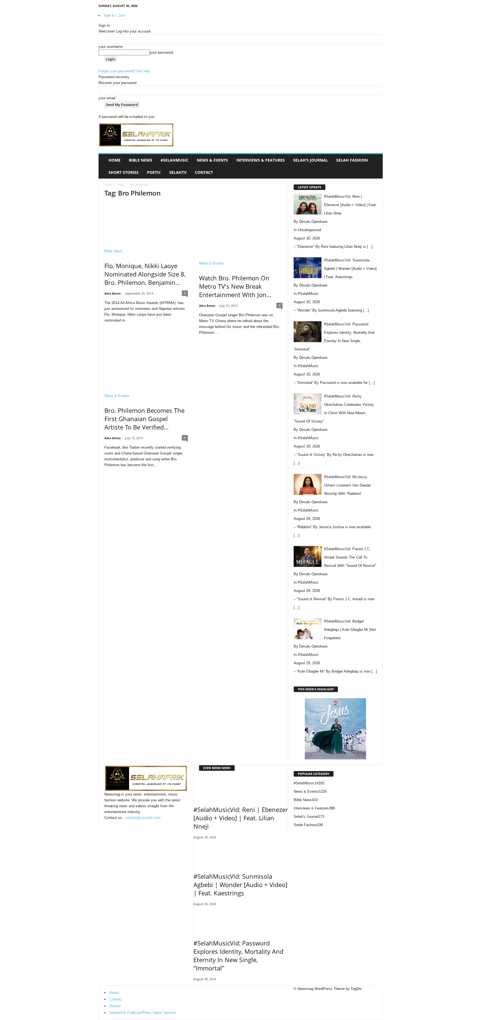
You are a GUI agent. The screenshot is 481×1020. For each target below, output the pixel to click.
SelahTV (177, 172)
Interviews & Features (260, 160)
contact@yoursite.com (142, 818)
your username (110, 47)
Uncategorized (309, 230)
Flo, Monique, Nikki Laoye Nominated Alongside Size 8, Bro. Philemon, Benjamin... (145, 274)
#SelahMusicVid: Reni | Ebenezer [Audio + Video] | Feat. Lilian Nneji (240, 817)
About (114, 993)
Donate (115, 1006)
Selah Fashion (352, 160)
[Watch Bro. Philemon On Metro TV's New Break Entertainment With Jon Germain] (241, 230)
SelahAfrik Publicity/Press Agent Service (142, 1013)
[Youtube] (378, 7)
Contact (204, 172)
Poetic (154, 172)
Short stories (124, 172)
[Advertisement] (281, 131)
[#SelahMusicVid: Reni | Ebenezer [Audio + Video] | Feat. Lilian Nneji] (240, 787)
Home (115, 160)
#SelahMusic (174, 160)
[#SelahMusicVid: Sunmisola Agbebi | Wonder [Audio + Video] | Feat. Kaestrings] (240, 854)
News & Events (212, 160)
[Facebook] (352, 7)
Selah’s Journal (310, 160)
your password (161, 52)
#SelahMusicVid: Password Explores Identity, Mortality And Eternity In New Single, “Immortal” (238, 955)
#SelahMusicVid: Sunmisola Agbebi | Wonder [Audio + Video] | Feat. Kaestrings (240, 884)
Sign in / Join (114, 15)
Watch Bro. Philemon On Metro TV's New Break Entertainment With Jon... (235, 286)
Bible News (140, 160)
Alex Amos (112, 293)
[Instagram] (361, 7)
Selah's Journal (309, 816)
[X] (370, 7)
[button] (374, 166)
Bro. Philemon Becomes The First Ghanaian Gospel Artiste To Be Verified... (144, 418)
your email (107, 98)
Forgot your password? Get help (124, 71)
